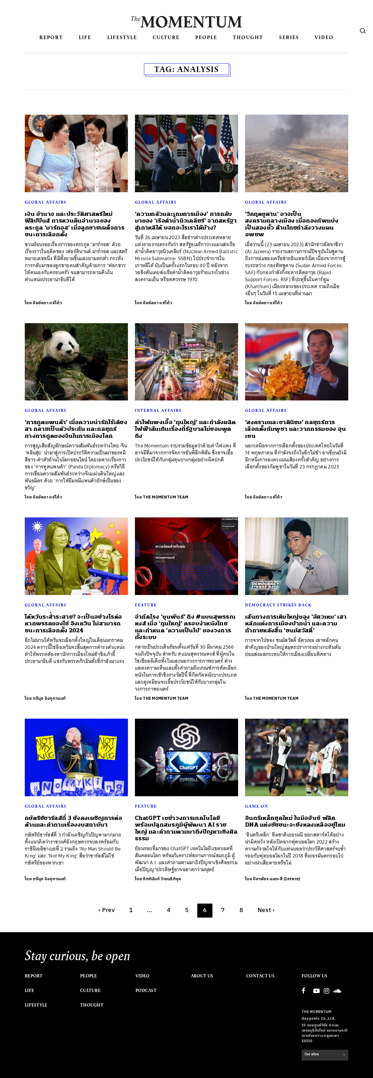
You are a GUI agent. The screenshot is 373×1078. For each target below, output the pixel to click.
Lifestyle (122, 37)
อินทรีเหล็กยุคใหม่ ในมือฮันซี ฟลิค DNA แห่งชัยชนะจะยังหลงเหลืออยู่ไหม (295, 821)
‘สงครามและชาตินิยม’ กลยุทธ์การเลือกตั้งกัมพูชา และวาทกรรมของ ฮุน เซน (295, 429)
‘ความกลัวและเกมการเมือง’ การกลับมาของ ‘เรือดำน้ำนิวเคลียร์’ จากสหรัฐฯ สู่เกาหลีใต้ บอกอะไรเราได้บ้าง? (186, 220)
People (206, 37)
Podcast (146, 990)
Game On (256, 806)
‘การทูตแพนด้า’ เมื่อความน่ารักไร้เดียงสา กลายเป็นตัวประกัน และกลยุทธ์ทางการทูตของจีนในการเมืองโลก (76, 429)
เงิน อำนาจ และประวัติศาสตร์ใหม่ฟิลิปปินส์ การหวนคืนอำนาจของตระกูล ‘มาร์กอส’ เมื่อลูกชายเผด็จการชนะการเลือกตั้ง (74, 224)
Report (51, 37)
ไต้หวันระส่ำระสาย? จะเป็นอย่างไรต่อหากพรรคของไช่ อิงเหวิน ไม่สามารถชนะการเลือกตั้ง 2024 (73, 623)
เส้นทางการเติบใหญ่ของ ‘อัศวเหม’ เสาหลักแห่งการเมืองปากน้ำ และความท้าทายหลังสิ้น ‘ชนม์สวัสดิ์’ (295, 623)
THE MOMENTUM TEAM (165, 497)
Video (324, 37)
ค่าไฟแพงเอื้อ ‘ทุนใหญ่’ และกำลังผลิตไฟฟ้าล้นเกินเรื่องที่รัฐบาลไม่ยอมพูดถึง (185, 429)
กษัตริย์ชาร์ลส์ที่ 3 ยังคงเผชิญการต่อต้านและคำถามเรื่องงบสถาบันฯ (73, 821)
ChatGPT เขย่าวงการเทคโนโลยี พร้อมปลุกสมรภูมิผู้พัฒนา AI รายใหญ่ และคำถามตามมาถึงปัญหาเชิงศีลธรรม (186, 828)
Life (85, 37)
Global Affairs (45, 202)
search (362, 30)
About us (202, 976)
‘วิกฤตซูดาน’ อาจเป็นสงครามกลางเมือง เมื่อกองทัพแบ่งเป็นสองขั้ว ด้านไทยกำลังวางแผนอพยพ (292, 224)
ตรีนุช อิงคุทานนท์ (49, 698)
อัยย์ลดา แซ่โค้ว (47, 303)
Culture (166, 37)
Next (266, 910)
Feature (146, 605)
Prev (106, 910)
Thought (248, 37)
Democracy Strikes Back (278, 605)
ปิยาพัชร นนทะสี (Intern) (276, 879)
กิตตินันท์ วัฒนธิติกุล (162, 879)
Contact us (260, 976)
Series (289, 37)
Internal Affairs (158, 410)
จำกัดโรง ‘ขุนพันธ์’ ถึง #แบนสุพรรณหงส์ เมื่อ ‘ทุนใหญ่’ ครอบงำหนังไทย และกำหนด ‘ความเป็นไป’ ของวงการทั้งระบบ (185, 627)
